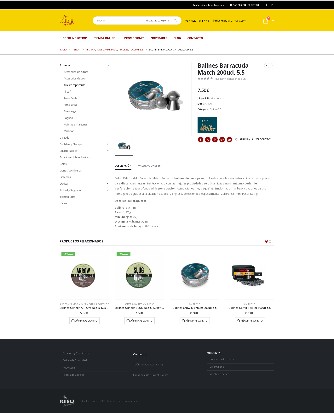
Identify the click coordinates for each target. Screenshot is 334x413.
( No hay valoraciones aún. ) (231, 78)
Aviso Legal (69, 367)
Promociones (134, 38)
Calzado (64, 137)
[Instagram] (271, 5)
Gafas (63, 164)
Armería (65, 65)
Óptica (63, 183)
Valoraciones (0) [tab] (149, 165)
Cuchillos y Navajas (71, 144)
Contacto (195, 38)
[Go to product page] (194, 274)
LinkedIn (215, 140)
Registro (253, 4)
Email (229, 140)
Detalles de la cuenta (222, 359)
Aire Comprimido (74, 85)
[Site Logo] (74, 20)
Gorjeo (208, 140)
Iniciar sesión (238, 4)
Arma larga (70, 105)
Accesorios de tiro (74, 78)
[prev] (266, 65)
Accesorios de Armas (76, 72)
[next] (272, 65)
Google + (222, 140)
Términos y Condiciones (76, 353)
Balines (93, 304)
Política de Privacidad (75, 360)
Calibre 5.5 (216, 109)
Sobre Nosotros (75, 38)
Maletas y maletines (76, 124)
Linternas (65, 177)
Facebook (201, 140)
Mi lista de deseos (220, 374)
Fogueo (68, 118)
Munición (69, 131)
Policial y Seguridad (71, 190)
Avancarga (70, 111)
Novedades (159, 38)
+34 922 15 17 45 (197, 20)
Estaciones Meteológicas (75, 157)
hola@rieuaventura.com (229, 20)
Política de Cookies (73, 374)
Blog (177, 38)
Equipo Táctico (68, 151)
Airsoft (68, 91)
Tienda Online (104, 38)
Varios (63, 203)
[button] (266, 241)
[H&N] (207, 125)
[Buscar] (175, 20)
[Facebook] (266, 5)
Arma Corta (71, 98)
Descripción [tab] (123, 165)
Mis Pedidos (217, 367)
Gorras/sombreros (71, 170)
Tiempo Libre (67, 197)
